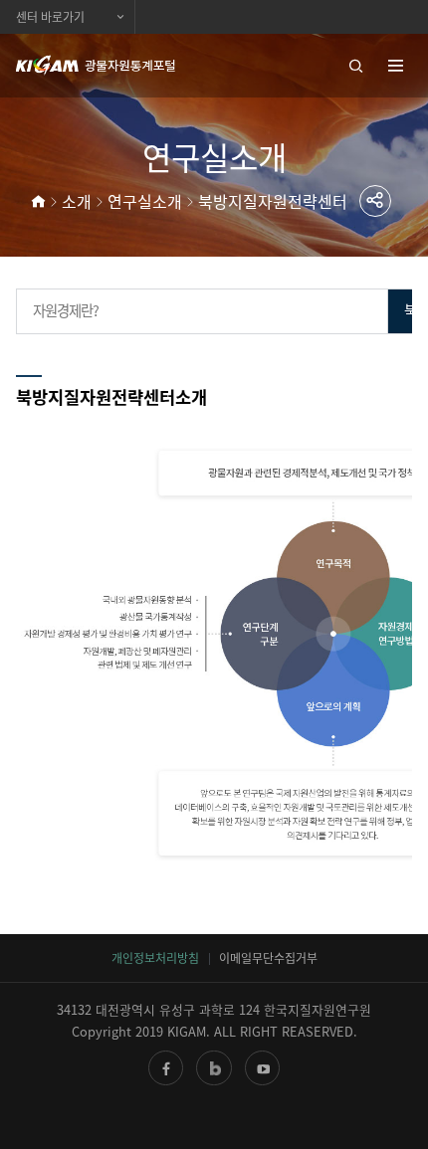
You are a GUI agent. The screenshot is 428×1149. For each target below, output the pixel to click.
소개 (77, 201)
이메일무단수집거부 (268, 958)
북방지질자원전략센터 (272, 201)
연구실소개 (144, 201)
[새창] (165, 1068)
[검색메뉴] (348, 65)
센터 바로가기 (50, 17)
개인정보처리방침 (155, 958)
